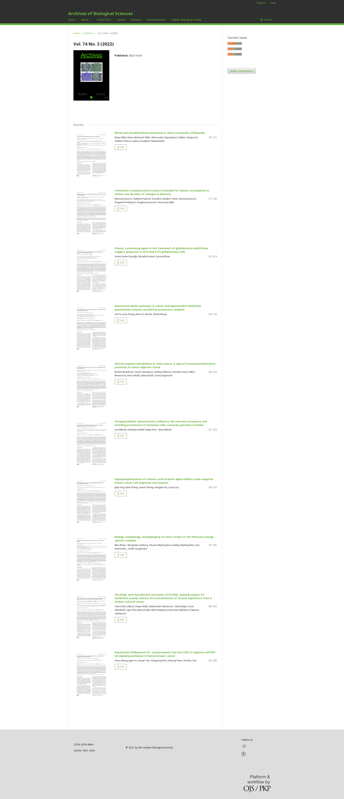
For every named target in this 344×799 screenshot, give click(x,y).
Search (268, 19)
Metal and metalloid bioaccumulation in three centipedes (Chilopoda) (160, 132)
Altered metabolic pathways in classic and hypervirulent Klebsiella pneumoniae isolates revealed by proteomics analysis (158, 307)
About (85, 19)
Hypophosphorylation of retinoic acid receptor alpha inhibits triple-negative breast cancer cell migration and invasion (164, 480)
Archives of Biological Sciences (100, 13)
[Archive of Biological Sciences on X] (244, 747)
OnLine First (104, 19)
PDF (122, 147)
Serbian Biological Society (186, 19)
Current (121, 19)
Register (261, 2)
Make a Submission (241, 70)
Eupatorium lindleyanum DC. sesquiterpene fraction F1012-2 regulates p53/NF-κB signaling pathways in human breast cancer (165, 654)
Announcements (156, 19)
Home (71, 19)
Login (273, 2)
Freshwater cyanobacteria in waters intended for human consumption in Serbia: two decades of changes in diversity (162, 192)
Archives (136, 19)
